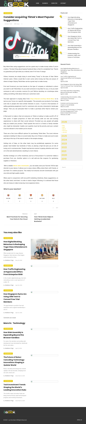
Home (37, 3)
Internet (63, 3)
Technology (8, 13)
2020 (64, 155)
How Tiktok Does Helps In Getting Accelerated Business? (43, 219)
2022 (64, 147)
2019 (64, 158)
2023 (64, 143)
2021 (63, 151)
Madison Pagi (25, 56)
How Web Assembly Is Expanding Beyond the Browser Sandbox (14, 335)
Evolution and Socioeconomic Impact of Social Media (69, 104)
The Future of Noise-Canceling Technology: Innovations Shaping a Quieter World (14, 361)
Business (45, 3)
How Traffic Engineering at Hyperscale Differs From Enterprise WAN (14, 272)
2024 (64, 139)
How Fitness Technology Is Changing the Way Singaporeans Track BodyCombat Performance (71, 111)
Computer (54, 3)
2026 (64, 122)
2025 (64, 136)
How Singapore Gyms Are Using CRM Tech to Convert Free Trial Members (15, 298)
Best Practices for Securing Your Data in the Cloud (17, 218)
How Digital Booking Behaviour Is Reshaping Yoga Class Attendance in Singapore (15, 245)
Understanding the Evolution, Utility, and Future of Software (74, 55)
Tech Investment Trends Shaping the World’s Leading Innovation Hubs (15, 387)
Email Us (79, 420)
